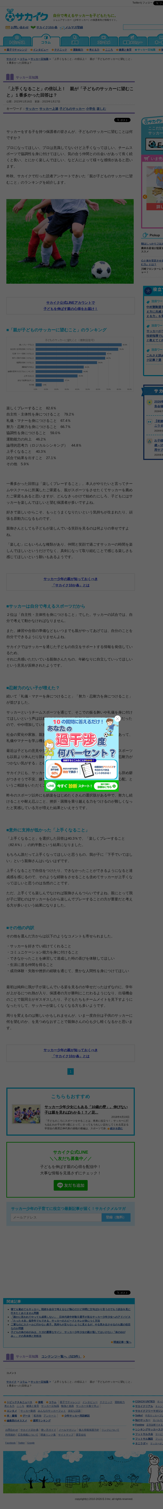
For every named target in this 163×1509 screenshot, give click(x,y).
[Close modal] (117, 718)
